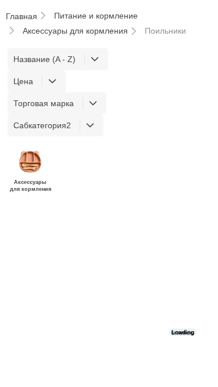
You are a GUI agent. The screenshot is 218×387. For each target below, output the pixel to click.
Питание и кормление (96, 15)
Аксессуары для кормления (75, 30)
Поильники (165, 30)
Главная (21, 16)
